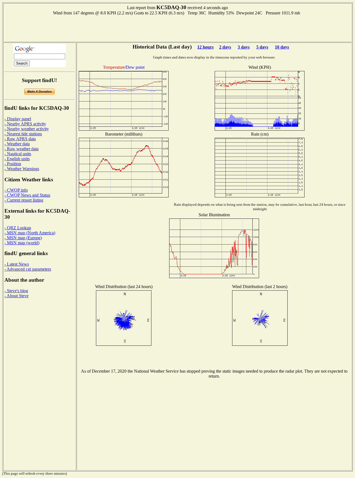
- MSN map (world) (21, 242)
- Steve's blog (16, 290)
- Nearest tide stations (23, 133)
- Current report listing (23, 200)
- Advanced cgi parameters (27, 269)
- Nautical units (17, 153)
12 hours (205, 47)
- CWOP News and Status (27, 195)
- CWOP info (16, 190)
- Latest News (16, 264)
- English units (17, 158)
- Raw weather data (21, 148)
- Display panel (17, 118)
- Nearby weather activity (26, 128)
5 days (262, 47)
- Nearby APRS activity (25, 123)
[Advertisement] (177, 28)
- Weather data (17, 143)
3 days (244, 47)
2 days (225, 47)
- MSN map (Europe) (23, 237)
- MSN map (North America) (29, 232)
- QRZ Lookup (17, 227)
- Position (12, 163)
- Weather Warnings (21, 168)
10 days (282, 47)
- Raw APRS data (20, 138)
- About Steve (16, 295)
